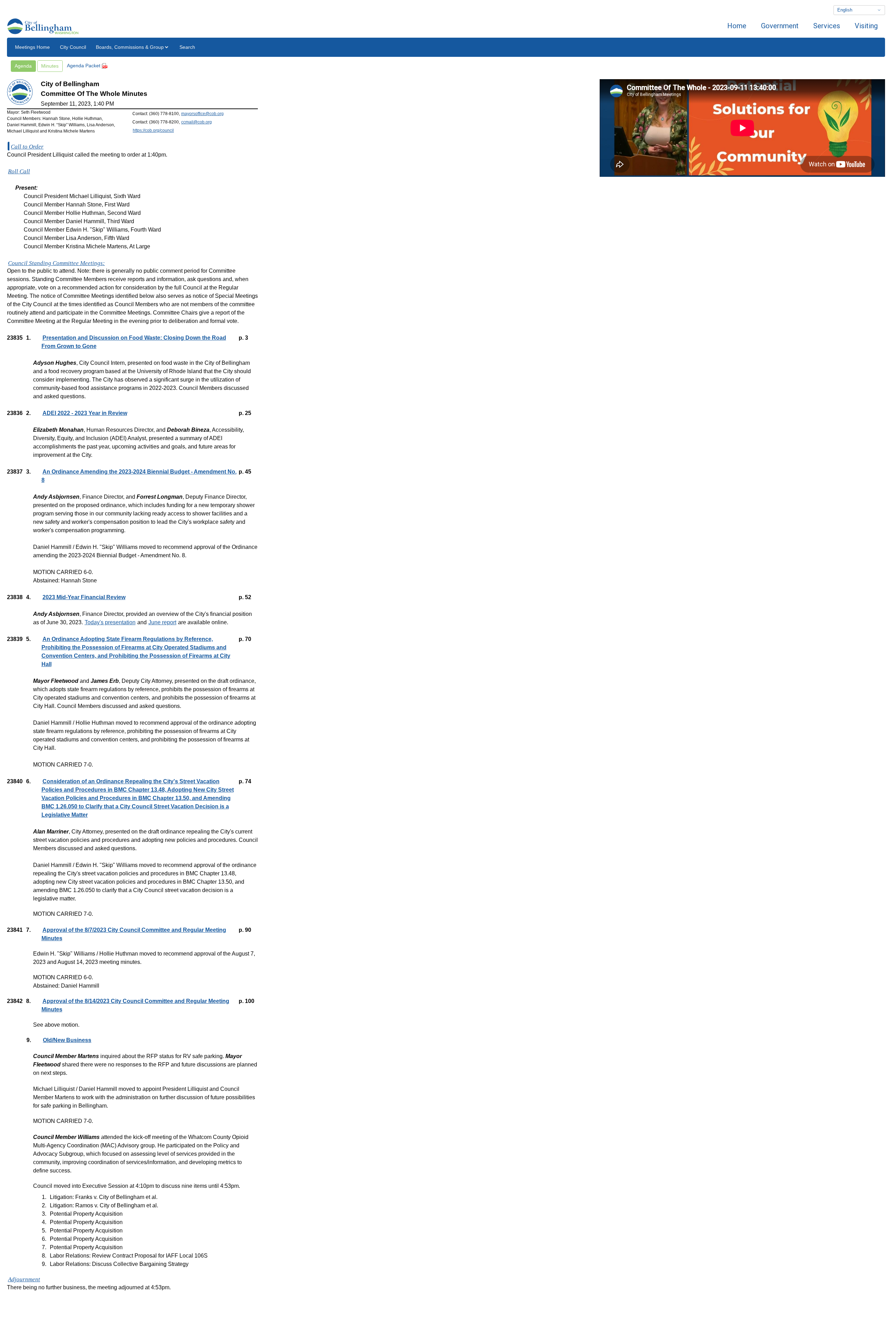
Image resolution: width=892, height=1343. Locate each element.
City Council (73, 47)
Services (826, 26)
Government (780, 26)
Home (736, 26)
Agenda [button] (23, 66)
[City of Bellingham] (43, 26)
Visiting (866, 26)
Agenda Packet (84, 65)
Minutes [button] (50, 66)
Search (187, 47)
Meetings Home (32, 47)
